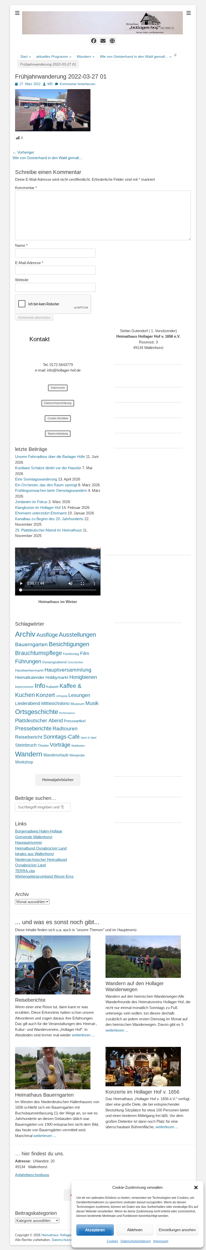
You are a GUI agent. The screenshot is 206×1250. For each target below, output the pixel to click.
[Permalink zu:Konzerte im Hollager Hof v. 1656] (148, 1066)
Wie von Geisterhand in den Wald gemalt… (136, 56)
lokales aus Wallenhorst (34, 854)
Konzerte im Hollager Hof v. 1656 (142, 1092)
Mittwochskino (55, 703)
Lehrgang (61, 695)
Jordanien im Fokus (31, 502)
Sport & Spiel (88, 737)
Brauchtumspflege (38, 653)
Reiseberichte (30, 1000)
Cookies (112, 1241)
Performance (67, 713)
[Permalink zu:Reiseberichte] (57, 964)
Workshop (24, 762)
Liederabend (27, 703)
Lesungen (79, 695)
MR (50, 84)
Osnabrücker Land (30, 865)
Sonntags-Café (61, 737)
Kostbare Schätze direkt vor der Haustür (48, 468)
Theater (43, 745)
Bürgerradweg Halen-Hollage (38, 831)
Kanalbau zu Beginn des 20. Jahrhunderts (49, 519)
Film (84, 653)
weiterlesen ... (83, 1035)
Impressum (160, 1241)
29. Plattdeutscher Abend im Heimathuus (48, 530)
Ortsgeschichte (36, 712)
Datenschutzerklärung (136, 1241)
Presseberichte (33, 728)
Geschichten (75, 662)
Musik (91, 703)
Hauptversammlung (67, 670)
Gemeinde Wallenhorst (33, 837)
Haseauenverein (28, 842)
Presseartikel (74, 721)
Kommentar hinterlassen (77, 84)
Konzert (45, 695)
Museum (77, 704)
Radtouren (65, 728)
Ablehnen (134, 1230)
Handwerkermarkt (29, 670)
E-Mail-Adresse (29, 263)
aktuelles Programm (53, 56)
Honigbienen (83, 677)
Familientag (71, 654)
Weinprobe (77, 755)
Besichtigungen (69, 644)
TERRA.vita (25, 871)
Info (40, 685)
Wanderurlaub (55, 755)
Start (25, 56)
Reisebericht (28, 737)
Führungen (28, 661)
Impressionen (24, 687)
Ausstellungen (77, 634)
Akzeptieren (95, 1230)
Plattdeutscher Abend (39, 720)
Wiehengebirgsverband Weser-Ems (44, 876)
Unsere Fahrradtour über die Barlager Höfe (50, 456)
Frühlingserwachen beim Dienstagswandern (51, 490)
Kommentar (26, 188)
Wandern (85, 56)
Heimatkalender (29, 677)
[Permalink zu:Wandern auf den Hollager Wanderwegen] (148, 956)
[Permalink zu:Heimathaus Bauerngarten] (57, 1068)
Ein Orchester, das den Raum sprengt (46, 485)
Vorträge (60, 745)
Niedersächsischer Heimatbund (41, 859)
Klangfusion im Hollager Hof (38, 507)
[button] (195, 1187)
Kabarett (52, 687)
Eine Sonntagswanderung (36, 479)
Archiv (25, 634)
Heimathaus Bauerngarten (44, 1095)
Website (21, 280)
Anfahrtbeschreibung (32, 1175)
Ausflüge (47, 635)
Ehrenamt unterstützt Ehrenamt (41, 513)
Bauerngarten (31, 644)
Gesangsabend (54, 662)
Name (21, 245)
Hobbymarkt (56, 677)
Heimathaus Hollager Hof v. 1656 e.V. (68, 1235)
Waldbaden (78, 745)
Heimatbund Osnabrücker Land (41, 848)
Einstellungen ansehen (177, 1230)
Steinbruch (26, 745)
